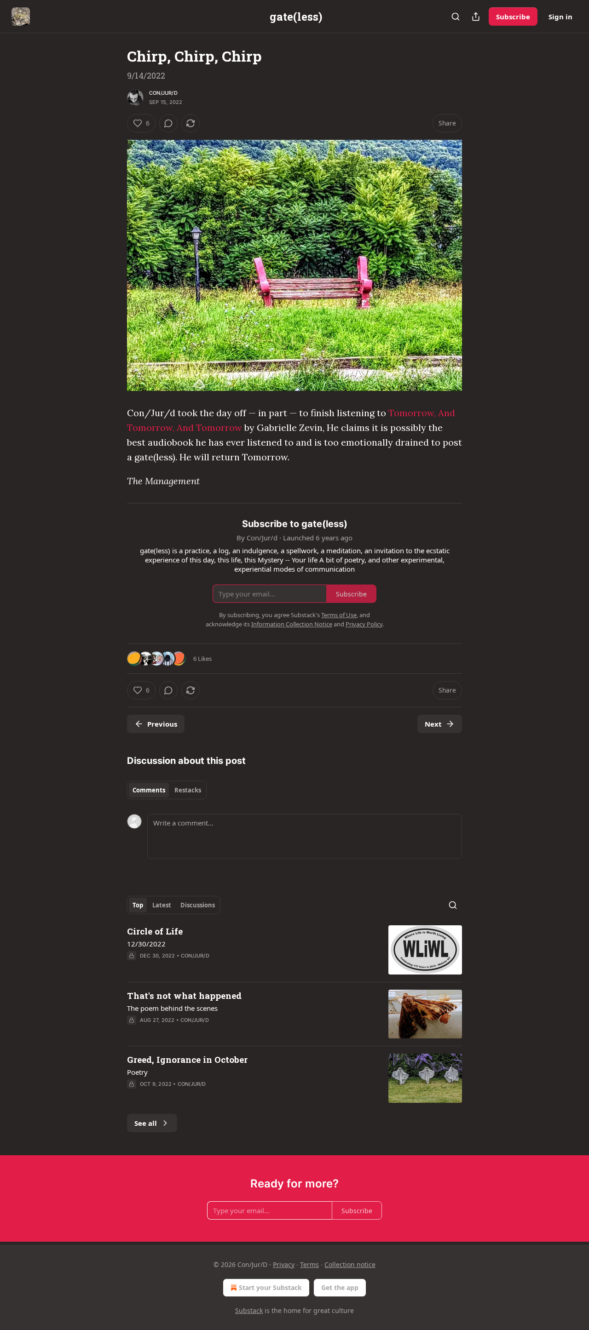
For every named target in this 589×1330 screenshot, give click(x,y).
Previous (162, 723)
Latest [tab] (161, 905)
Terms (309, 1264)
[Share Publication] (476, 16)
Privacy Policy (364, 624)
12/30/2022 (146, 943)
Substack (249, 1310)
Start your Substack (270, 1287)
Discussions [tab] (197, 905)
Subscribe (513, 16)
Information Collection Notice (291, 624)
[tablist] (167, 790)
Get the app (339, 1287)
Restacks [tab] (187, 790)
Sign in (560, 16)
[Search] (455, 16)
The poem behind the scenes (172, 1008)
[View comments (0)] (168, 123)
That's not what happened (184, 995)
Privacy (283, 1264)
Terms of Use (339, 615)
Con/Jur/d (163, 93)
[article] (294, 950)
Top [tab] (138, 905)
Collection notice (349, 1264)
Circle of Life (155, 931)
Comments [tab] (149, 790)
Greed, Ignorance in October (187, 1059)
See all (145, 1123)
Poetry (137, 1072)
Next (433, 723)
